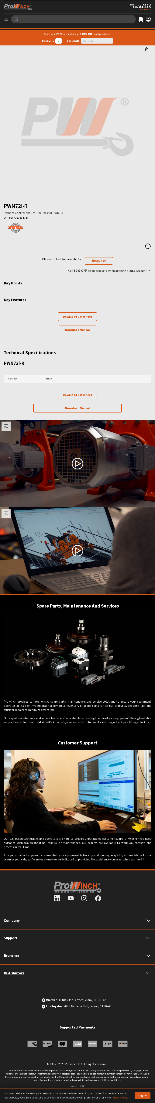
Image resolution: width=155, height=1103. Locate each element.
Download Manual (77, 330)
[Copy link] (146, 49)
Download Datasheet (77, 317)
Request (99, 260)
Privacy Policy (120, 1098)
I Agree (142, 1096)
